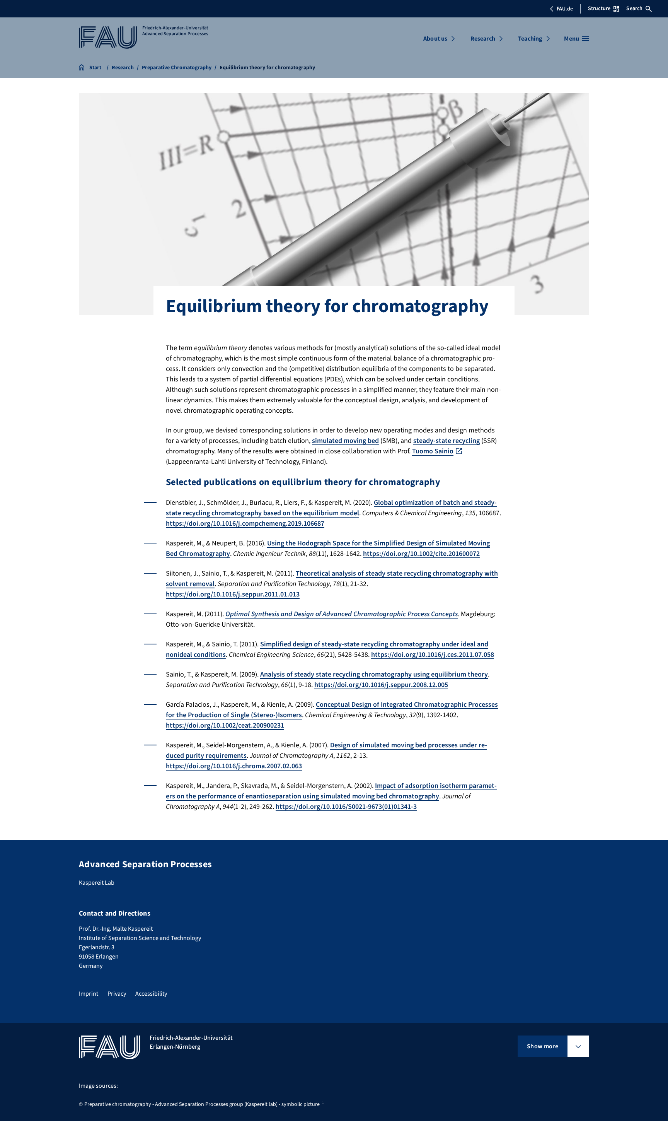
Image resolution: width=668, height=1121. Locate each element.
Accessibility (151, 993)
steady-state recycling (446, 441)
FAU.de (565, 9)
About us (435, 38)
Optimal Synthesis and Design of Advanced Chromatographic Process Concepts (341, 614)
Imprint (88, 993)
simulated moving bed (345, 441)
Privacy (116, 993)
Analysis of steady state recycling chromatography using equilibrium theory (374, 674)
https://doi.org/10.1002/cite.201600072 (421, 554)
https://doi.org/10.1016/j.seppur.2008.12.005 (381, 685)
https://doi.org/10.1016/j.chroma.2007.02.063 (234, 766)
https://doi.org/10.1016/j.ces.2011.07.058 (432, 655)
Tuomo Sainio (432, 451)
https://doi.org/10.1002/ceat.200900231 (225, 725)
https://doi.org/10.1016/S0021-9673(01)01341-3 (346, 807)
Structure (599, 8)
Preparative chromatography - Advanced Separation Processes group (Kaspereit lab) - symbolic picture (202, 1104)
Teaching (530, 38)
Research (482, 38)
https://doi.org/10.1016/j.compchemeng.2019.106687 (245, 523)
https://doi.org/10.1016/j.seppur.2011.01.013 (233, 594)
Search (634, 8)
